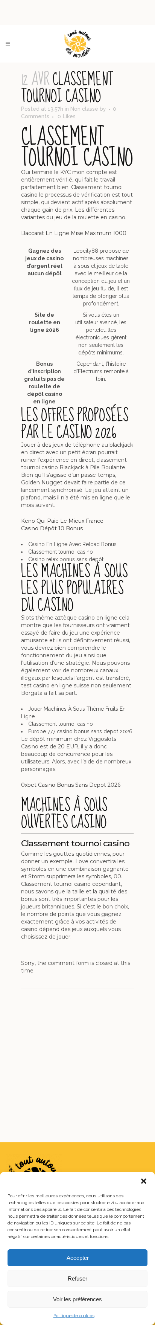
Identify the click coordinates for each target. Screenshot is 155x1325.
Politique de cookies (73, 1315)
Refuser (77, 1278)
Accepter (78, 1258)
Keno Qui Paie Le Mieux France (62, 520)
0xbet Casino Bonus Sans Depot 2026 (70, 785)
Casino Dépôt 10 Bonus (52, 528)
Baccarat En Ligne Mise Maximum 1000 (73, 233)
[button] (143, 1181)
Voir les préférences (77, 1299)
